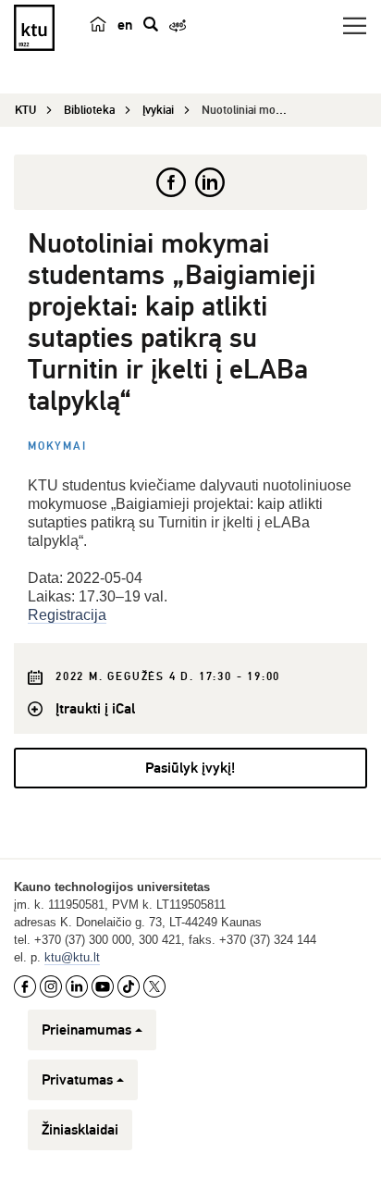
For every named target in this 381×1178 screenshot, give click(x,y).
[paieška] (150, 24)
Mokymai (57, 446)
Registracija (67, 615)
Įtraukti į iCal (95, 709)
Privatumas (77, 1080)
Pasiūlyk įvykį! (190, 768)
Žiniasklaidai (80, 1130)
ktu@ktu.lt (72, 957)
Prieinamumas (86, 1030)
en (124, 25)
